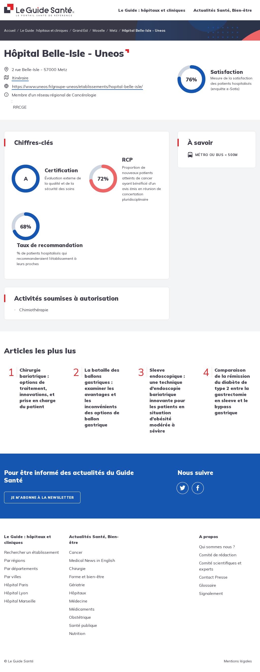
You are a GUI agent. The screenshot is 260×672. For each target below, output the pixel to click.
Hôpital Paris (16, 584)
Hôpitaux (77, 592)
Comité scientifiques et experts (220, 566)
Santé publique (83, 625)
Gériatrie (77, 584)
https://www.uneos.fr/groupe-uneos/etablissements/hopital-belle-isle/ (77, 86)
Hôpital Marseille (20, 601)
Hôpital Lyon (16, 592)
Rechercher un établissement (31, 552)
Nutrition (77, 633)
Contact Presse (213, 577)
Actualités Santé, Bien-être (222, 10)
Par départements (21, 568)
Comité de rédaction (217, 554)
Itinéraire (20, 77)
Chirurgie (77, 568)
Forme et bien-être (86, 576)
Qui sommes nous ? (217, 546)
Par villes (12, 576)
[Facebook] (198, 488)
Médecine (78, 601)
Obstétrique (80, 617)
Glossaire (207, 585)
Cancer (75, 552)
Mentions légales (238, 661)
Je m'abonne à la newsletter (42, 497)
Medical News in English (92, 560)
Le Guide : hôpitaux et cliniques (151, 10)
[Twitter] (182, 488)
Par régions (14, 560)
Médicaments (81, 609)
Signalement (211, 593)
